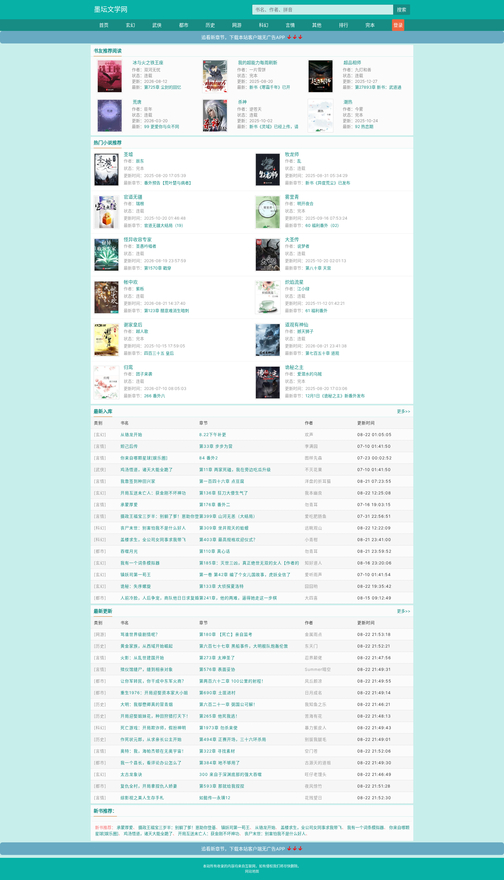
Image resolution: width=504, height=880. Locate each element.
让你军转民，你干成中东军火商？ (153, 680)
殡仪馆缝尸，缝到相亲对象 (146, 669)
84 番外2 (208, 457)
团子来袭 (144, 373)
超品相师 (352, 62)
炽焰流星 (294, 282)
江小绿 (303, 288)
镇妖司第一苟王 (135, 574)
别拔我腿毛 (316, 739)
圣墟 (128, 154)
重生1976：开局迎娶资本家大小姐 (154, 692)
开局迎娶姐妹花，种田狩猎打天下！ (155, 715)
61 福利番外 (316, 310)
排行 (343, 25)
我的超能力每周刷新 (257, 62)
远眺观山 (313, 527)
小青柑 (311, 539)
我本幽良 (313, 492)
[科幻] (100, 527)
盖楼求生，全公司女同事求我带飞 (153, 539)
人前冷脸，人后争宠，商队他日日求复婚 (159, 597)
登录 (398, 25)
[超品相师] (320, 62)
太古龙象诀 (131, 774)
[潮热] (320, 101)
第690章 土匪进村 (217, 692)
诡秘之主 (294, 367)
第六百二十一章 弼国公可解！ (228, 704)
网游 (237, 25)
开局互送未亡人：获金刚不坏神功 (153, 492)
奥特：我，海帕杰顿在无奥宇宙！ (153, 750)
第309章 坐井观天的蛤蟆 (224, 527)
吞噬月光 (129, 551)
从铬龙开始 (131, 434)
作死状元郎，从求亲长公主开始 (151, 739)
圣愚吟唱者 (146, 246)
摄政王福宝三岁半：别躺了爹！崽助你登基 (177, 827)
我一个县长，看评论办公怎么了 (151, 762)
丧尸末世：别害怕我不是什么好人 (153, 527)
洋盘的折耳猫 (318, 481)
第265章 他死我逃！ (219, 715)
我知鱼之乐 (316, 704)
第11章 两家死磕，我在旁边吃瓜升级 (235, 469)
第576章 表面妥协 (217, 669)
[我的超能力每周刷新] (215, 62)
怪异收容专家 (138, 239)
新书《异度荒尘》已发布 (327, 182)
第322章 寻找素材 (217, 750)
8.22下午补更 (212, 434)
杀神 (242, 102)
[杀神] (215, 101)
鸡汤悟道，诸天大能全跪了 (146, 469)
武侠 (157, 25)
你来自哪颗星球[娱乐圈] (144, 457)
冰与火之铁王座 (148, 62)
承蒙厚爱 (129, 504)
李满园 (311, 446)
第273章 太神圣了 (217, 657)
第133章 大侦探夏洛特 (221, 586)
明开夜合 (305, 203)
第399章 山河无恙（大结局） (228, 516)
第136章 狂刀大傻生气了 (223, 492)
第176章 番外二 (214, 504)
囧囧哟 (311, 586)
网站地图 (252, 871)
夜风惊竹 (313, 785)
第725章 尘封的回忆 (162, 87)
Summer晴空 (318, 669)
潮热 (348, 102)
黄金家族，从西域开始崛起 (146, 645)
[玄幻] (100, 434)
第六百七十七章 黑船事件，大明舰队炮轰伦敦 (243, 645)
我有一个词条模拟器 (140, 562)
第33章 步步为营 (216, 446)
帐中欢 (131, 282)
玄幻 (130, 25)
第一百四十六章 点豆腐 (221, 481)
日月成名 (313, 692)
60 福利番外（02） (323, 225)
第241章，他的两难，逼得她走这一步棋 (238, 597)
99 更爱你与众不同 (161, 126)
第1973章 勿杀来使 (218, 727)
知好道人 (313, 562)
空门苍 (311, 750)
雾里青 (292, 197)
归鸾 (128, 367)
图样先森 (313, 457)
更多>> (403, 411)
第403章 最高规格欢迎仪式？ (228, 539)
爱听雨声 (313, 574)
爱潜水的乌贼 (309, 373)
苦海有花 (313, 715)
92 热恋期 (364, 126)
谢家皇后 (133, 325)
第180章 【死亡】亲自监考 (226, 634)
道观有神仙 (296, 325)
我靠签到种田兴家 (137, 481)
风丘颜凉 (313, 680)
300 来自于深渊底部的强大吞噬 (230, 774)
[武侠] (100, 469)
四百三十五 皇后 (159, 353)
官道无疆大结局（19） (165, 225)
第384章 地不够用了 (219, 762)
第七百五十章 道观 (322, 353)
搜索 (401, 10)
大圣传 (292, 239)
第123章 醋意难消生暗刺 (166, 310)
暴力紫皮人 (316, 727)
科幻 (263, 25)
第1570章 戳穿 (157, 267)
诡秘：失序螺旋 (135, 586)
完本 (370, 25)
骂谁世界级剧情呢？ (140, 634)
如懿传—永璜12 (214, 797)
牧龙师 (292, 154)
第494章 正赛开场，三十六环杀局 (232, 739)
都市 (183, 25)
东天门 (311, 645)
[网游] (100, 634)
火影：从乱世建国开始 (142, 657)
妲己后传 (129, 446)
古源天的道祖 (318, 762)
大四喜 (311, 597)
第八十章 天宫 (318, 267)
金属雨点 (313, 634)
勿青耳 (311, 504)
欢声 (309, 434)
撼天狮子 (305, 331)
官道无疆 (133, 197)
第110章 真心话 (214, 551)
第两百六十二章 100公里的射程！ (232, 680)
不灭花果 (313, 469)
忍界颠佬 (313, 657)
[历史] (100, 645)
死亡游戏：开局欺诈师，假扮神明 (153, 727)
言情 (290, 25)
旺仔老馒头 (316, 774)
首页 (103, 25)
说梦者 (303, 246)
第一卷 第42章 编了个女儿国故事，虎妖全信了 (245, 574)
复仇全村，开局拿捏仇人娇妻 (148, 785)
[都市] (100, 551)
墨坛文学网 (110, 9)
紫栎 (140, 288)
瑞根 (140, 203)
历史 (210, 25)
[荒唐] (110, 101)
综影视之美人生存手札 (142, 797)
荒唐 (137, 102)
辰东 (140, 160)
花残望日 (313, 797)
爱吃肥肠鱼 (316, 516)
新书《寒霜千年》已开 (269, 87)
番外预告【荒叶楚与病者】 (168, 182)
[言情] (100, 446)
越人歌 (142, 331)
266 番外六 (154, 395)
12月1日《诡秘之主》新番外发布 (335, 395)
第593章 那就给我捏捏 (221, 785)
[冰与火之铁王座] (110, 62)
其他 (316, 25)
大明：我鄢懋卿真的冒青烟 (146, 704)
